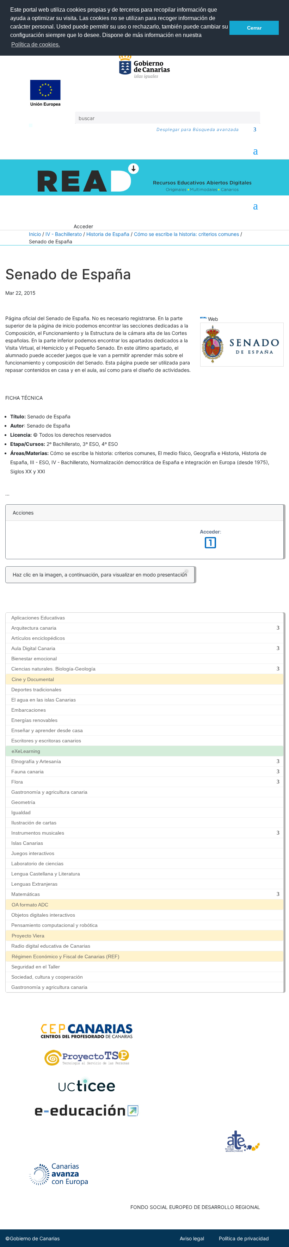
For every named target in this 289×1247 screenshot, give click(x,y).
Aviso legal (192, 1238)
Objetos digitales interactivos (43, 915)
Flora (17, 782)
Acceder (83, 226)
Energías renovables (34, 720)
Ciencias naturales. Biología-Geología (53, 669)
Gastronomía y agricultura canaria (49, 792)
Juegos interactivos (32, 853)
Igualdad (21, 812)
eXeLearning (26, 751)
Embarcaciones (28, 710)
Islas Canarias (27, 843)
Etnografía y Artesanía (36, 761)
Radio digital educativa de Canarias (50, 946)
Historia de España (107, 234)
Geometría (23, 802)
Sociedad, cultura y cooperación (47, 977)
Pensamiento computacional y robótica (54, 925)
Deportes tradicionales (36, 689)
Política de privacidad (244, 1238)
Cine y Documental (33, 679)
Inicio (35, 234)
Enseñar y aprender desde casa (47, 730)
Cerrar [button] (254, 28)
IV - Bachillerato (63, 234)
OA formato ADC (30, 905)
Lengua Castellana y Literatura (45, 874)
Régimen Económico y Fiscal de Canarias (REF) (65, 956)
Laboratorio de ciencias (37, 863)
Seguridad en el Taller (35, 966)
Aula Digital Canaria (33, 648)
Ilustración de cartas (33, 822)
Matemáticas (25, 894)
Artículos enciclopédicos (38, 638)
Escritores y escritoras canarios (46, 740)
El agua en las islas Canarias (43, 700)
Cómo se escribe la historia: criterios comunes (186, 234)
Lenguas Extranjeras (34, 884)
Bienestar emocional (34, 658)
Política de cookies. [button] (35, 45)
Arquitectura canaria (33, 628)
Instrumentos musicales (37, 833)
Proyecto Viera (28, 936)
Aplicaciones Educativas (38, 618)
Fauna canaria (27, 771)
